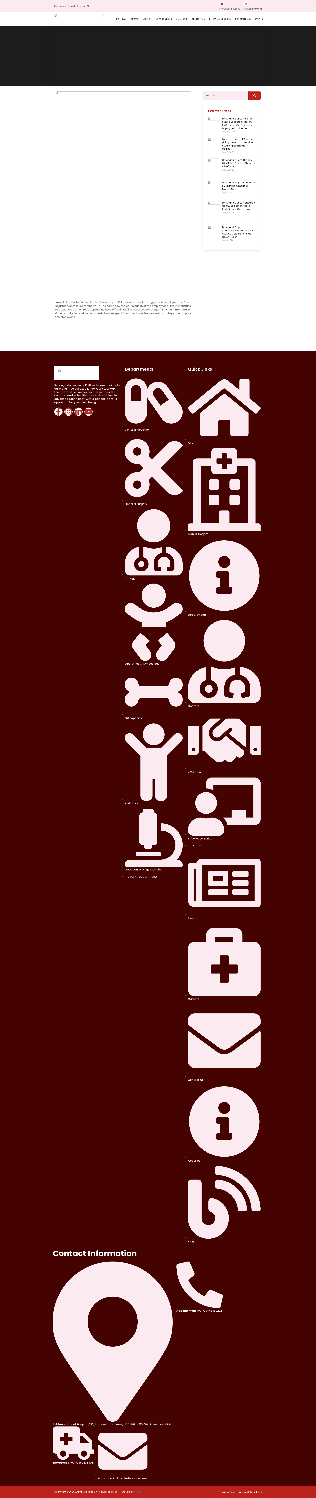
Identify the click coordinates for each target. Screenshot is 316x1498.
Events (259, 19)
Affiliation (198, 19)
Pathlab (121, 19)
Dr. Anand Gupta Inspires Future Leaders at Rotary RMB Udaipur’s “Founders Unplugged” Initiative (237, 123)
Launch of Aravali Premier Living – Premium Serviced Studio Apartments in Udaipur (238, 144)
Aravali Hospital (141, 19)
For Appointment (252, 8)
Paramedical (243, 19)
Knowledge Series (220, 19)
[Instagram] (68, 412)
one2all (138, 1491)
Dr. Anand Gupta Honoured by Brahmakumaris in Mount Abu (238, 186)
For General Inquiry (229, 8)
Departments (164, 19)
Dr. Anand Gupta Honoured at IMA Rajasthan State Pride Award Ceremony (238, 206)
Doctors (181, 19)
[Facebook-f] (58, 412)
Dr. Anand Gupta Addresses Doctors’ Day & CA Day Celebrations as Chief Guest (238, 232)
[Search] (254, 95)
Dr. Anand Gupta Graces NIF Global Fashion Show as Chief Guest (238, 163)
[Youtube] (88, 412)
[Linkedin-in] (78, 412)
